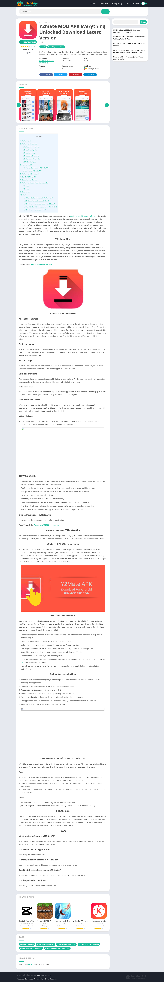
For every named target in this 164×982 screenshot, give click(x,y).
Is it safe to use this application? (36, 201)
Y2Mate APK (25, 141)
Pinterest (76, 74)
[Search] (105, 11)
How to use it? (26, 165)
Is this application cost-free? (34, 210)
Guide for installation (28, 180)
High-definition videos (32, 159)
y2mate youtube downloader (31, 948)
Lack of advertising (31, 156)
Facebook (47, 74)
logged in (31, 964)
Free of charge (29, 153)
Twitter (61, 74)
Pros (26, 186)
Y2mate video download (66, 944)
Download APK (30, 42)
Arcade (47, 22)
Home (41, 22)
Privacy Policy (117, 4)
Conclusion (25, 192)
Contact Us (104, 4)
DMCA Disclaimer (132, 4)
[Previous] (18, 105)
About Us (92, 4)
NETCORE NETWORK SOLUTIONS (46, 62)
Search (143, 22)
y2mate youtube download (89, 944)
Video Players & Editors (56, 47)
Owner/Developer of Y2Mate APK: (36, 168)
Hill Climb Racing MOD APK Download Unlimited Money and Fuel (126, 31)
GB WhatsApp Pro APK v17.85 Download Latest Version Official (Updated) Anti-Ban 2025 (130, 51)
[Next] (107, 105)
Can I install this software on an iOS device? (40, 207)
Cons (26, 189)
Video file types (29, 162)
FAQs (23, 195)
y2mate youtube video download (57, 948)
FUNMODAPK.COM (44, 975)
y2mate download (27, 944)
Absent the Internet (31, 147)
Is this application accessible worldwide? (39, 204)
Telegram (91, 74)
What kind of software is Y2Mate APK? (38, 198)
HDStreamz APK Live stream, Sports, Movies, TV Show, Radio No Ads (129, 38)
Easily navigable (30, 150)
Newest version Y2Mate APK (31, 171)
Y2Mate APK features (28, 144)
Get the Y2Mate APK (28, 177)
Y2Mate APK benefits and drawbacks (34, 183)
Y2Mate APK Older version (30, 174)
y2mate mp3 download (45, 944)
